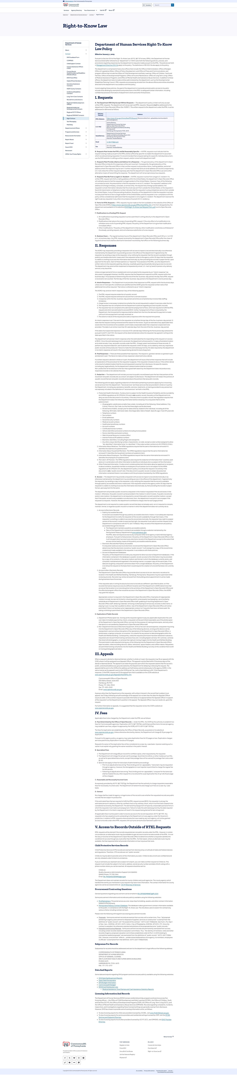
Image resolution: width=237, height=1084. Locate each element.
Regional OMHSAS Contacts (75, 115)
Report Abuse (69, 139)
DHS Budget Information (107, 982)
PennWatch (151, 1048)
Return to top (168, 1036)
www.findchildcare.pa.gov (159, 1013)
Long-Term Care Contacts (75, 96)
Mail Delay (70, 124)
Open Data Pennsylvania (107, 980)
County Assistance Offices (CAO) (75, 67)
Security (170, 1070)
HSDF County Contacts (74, 88)
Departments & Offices (72, 128)
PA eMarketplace (105, 901)
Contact (67, 54)
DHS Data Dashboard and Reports (110, 978)
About (67, 50)
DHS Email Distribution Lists (108, 987)
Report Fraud (69, 143)
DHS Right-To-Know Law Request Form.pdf (140, 207)
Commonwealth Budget (107, 985)
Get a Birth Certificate (126, 1051)
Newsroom (68, 150)
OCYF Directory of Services (130, 885)
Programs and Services (72, 132)
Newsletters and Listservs (74, 99)
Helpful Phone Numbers (74, 81)
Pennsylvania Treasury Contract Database (113, 905)
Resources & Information (73, 135)
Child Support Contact (74, 63)
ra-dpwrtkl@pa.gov (113, 142)
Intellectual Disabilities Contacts (73, 92)
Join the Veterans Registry (127, 1054)
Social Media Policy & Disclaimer (165, 1072)
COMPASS (70, 60)
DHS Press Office (72, 78)
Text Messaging (71, 121)
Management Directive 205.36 (107, 65)
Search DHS (68, 147)
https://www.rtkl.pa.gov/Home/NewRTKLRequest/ (122, 118)
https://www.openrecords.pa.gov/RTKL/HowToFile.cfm (131, 205)
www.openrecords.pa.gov (112, 689)
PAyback (122, 1057)
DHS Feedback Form (73, 57)
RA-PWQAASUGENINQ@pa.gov (114, 877)
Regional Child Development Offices (75, 103)
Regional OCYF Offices (74, 112)
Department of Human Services (73, 44)
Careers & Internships (154, 1045)
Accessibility (139, 1070)
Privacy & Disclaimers (149, 1070)
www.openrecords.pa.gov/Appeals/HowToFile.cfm (113, 675)
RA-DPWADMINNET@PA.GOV (148, 894)
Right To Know (71, 118)
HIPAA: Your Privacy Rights (73, 154)
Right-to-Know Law (154, 1051)
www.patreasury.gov (139, 532)
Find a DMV (123, 1048)
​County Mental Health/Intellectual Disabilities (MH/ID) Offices (76, 73)
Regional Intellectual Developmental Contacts (74, 108)
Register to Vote (124, 1045)
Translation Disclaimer (161, 1070)
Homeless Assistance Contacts (73, 84)
